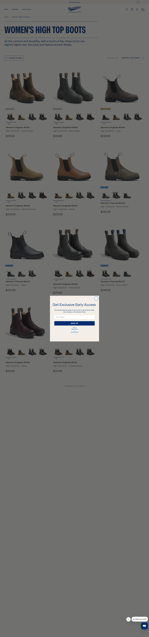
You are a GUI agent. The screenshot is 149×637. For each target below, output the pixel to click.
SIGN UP (74, 323)
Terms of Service (74, 332)
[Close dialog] (96, 298)
